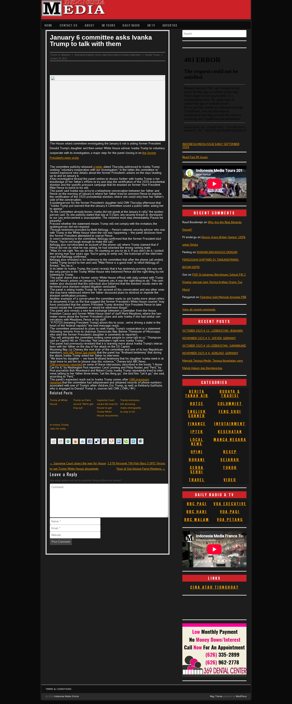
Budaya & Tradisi (230, 393)
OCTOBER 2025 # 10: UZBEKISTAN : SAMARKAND (214, 346)
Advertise (170, 25)
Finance (197, 423)
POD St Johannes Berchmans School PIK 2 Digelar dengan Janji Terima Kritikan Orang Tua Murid (214, 282)
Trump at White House (59, 401)
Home (48, 25)
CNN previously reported (66, 364)
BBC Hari (196, 511)
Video (230, 479)
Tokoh (230, 467)
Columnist (230, 403)
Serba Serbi (197, 469)
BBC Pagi (197, 503)
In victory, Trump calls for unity (59, 426)
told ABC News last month (80, 352)
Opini (197, 451)
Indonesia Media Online (66, 696)
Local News (107, 54)
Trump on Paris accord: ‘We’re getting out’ (83, 403)
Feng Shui (230, 411)
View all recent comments (198, 309)
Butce (197, 403)
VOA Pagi (230, 511)
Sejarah (229, 459)
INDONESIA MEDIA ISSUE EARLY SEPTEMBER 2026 (210, 145)
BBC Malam (196, 519)
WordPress (241, 696)
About (89, 25)
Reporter (65, 54)
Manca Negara (230, 439)
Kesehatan (230, 431)
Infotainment (230, 423)
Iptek (196, 431)
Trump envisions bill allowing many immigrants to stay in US (130, 405)
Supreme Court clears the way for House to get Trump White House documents (107, 407)
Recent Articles (121, 54)
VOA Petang (230, 519)
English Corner (93, 54)
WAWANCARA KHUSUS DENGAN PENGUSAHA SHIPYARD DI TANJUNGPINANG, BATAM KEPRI (210, 259)
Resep (230, 451)
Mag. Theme (216, 696)
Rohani (197, 459)
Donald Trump (152, 54)
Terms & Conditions (58, 689)
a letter (98, 167)
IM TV (151, 25)
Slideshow (135, 54)
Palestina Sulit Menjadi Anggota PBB (223, 297)
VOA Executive (230, 503)
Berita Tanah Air (196, 393)
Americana (80, 54)
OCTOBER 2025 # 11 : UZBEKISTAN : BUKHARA (212, 331)
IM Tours (108, 25)
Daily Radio (131, 25)
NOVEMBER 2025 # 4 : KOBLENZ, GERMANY (210, 353)
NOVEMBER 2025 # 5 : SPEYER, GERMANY (209, 338)
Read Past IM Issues (195, 157)
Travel (197, 479)
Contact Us (68, 25)
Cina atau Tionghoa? (214, 587)
